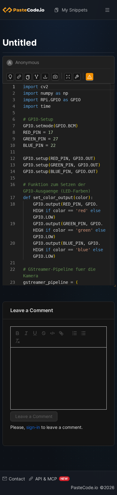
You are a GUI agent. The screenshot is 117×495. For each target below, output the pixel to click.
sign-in (33, 427)
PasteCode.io (84, 487)
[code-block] (52, 333)
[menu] (58, 10)
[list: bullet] (83, 333)
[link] (61, 333)
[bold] (17, 333)
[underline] (35, 333)
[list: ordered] (74, 333)
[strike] (43, 333)
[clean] (17, 341)
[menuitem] (25, 10)
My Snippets (74, 9)
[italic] (26, 333)
